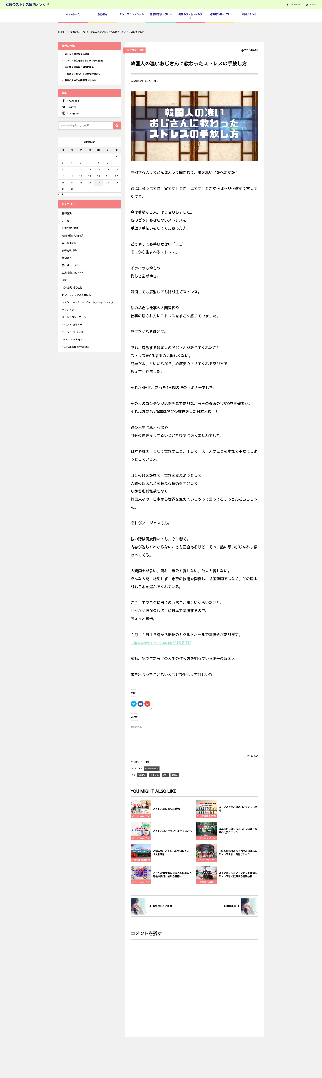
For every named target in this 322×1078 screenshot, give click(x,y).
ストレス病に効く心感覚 (166, 808)
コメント (138, 762)
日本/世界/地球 (70, 228)
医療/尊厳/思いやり (72, 272)
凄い (165, 775)
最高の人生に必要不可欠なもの (80, 80)
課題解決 (67, 213)
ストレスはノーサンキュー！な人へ (172, 830)
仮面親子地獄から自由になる (79, 67)
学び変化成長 (206, 881)
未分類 (65, 221)
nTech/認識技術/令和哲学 (206, 816)
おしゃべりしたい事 (73, 332)
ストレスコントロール (141, 816)
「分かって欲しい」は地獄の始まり (82, 74)
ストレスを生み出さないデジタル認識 (238, 809)
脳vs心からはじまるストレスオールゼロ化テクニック (238, 831)
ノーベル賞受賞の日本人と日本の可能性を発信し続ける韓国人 (172, 874)
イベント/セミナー (206, 859)
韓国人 (175, 775)
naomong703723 (142, 81)
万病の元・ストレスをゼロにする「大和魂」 (171, 853)
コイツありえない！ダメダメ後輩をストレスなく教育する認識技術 (238, 874)
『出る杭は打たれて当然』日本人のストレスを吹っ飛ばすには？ (238, 853)
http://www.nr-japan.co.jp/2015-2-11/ (161, 643)
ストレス (155, 775)
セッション (68, 310)
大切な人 (67, 258)
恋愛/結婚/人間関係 (72, 235)
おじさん (142, 775)
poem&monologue (72, 339)
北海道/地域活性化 (72, 287)
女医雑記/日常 (135, 50)
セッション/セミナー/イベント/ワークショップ (87, 302)
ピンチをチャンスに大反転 (76, 295)
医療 (64, 280)
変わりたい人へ (70, 265)
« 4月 (61, 194)
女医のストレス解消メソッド (27, 5)
